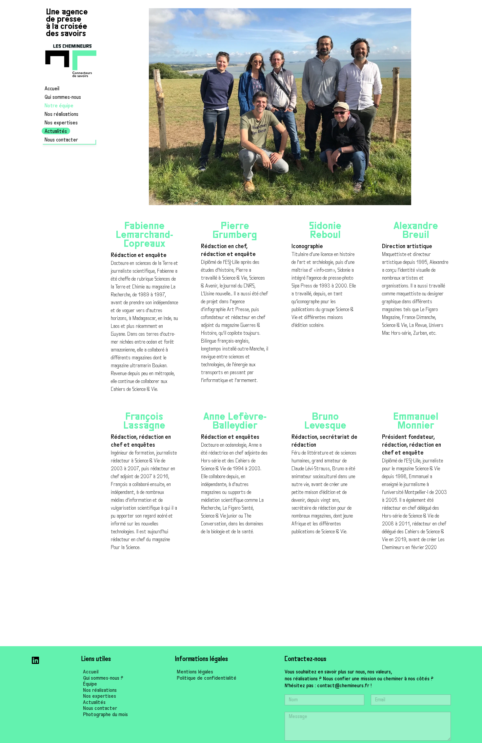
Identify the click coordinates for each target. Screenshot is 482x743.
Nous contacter (61, 140)
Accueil (52, 89)
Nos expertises (61, 123)
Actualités (56, 131)
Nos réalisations (61, 114)
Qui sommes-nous (63, 97)
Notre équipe (59, 106)
